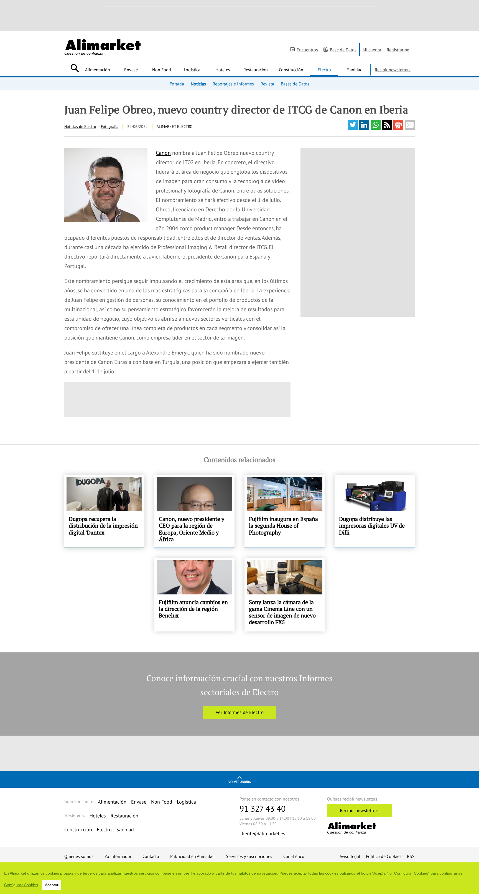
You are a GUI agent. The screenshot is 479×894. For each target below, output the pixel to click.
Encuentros (307, 49)
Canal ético (293, 856)
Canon (163, 152)
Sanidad (355, 69)
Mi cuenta (372, 49)
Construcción (291, 69)
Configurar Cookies (21, 885)
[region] (239, 878)
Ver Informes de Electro (240, 712)
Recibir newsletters (393, 69)
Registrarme (398, 49)
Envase (131, 69)
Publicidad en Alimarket (192, 856)
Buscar (74, 68)
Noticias (198, 84)
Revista (267, 84)
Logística (192, 69)
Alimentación (97, 69)
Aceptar (51, 885)
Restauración (255, 69)
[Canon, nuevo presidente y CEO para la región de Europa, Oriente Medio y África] (194, 511)
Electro (324, 69)
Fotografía (109, 126)
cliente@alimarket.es (262, 833)
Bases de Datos (295, 84)
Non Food (161, 69)
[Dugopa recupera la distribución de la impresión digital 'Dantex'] (104, 511)
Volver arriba (239, 782)
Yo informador (118, 856)
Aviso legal (350, 856)
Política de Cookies (383, 856)
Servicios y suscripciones (249, 856)
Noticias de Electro (80, 126)
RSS (411, 856)
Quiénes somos (78, 856)
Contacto (150, 856)
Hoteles (222, 69)
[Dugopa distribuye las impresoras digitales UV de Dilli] (375, 511)
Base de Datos (343, 49)
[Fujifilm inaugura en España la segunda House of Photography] (284, 511)
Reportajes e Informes (233, 84)
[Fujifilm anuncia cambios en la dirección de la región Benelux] (194, 594)
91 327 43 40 (263, 808)
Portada (177, 84)
